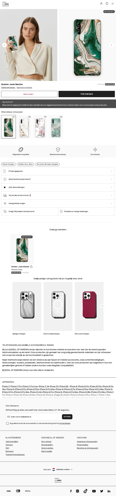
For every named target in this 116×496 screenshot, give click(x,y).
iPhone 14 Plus (82, 389)
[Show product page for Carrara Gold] (24, 127)
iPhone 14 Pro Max (96, 389)
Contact (9, 445)
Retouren (9, 451)
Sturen (67, 416)
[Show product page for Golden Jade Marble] (8, 126)
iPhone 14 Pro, (70, 389)
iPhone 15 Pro (20, 389)
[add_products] (31, 266)
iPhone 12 (58, 392)
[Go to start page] (5, 4)
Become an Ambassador (87, 448)
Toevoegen (86, 94)
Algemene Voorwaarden (87, 442)
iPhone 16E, (64, 386)
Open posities (47, 448)
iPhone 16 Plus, (96, 386)
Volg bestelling (12, 442)
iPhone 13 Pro (7, 392)
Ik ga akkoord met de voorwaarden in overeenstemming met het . (40, 423)
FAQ (7, 448)
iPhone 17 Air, (44, 386)
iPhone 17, (6, 386)
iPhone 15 (10, 389)
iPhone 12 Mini (84, 392)
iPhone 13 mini (36, 392)
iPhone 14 (59, 389)
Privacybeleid (82, 445)
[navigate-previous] (102, 306)
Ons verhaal (46, 442)
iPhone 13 (108, 389)
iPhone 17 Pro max (30, 386)
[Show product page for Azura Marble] (56, 127)
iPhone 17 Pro (16, 386)
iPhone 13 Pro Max (21, 392)
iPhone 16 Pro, (84, 386)
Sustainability (47, 445)
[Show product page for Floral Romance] (40, 127)
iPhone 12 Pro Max (70, 392)
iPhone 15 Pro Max (47, 389)
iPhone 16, (74, 386)
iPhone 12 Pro (48, 392)
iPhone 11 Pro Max (98, 392)
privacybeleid (64, 423)
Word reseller (46, 451)
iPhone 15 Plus (33, 389)
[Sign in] (101, 3)
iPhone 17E (54, 386)
